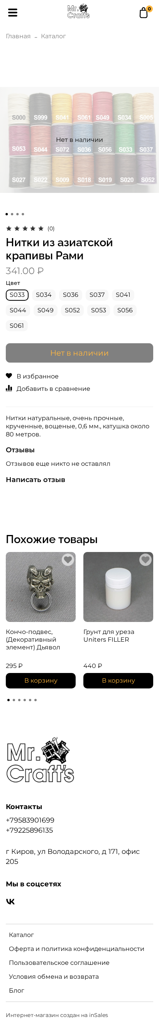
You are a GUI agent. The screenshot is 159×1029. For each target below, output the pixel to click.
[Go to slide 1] (6, 214)
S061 (17, 325)
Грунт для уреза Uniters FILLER (108, 635)
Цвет (13, 283)
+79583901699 (30, 820)
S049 (45, 310)
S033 (17, 294)
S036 (70, 294)
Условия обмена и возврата (54, 976)
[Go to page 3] (19, 700)
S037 (97, 294)
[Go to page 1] (8, 700)
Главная (18, 36)
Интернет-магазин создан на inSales (57, 1015)
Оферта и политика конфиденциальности (76, 948)
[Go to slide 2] (12, 214)
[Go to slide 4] (23, 214)
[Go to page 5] (30, 700)
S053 (98, 310)
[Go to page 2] (14, 700)
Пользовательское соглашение (59, 962)
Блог (16, 990)
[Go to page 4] (25, 700)
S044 (18, 310)
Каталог (53, 36)
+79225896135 (29, 830)
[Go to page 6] (35, 700)
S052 (72, 310)
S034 (44, 294)
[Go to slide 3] (17, 214)
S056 (125, 310)
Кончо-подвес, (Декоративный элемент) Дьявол (33, 639)
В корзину (41, 680)
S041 (123, 294)
